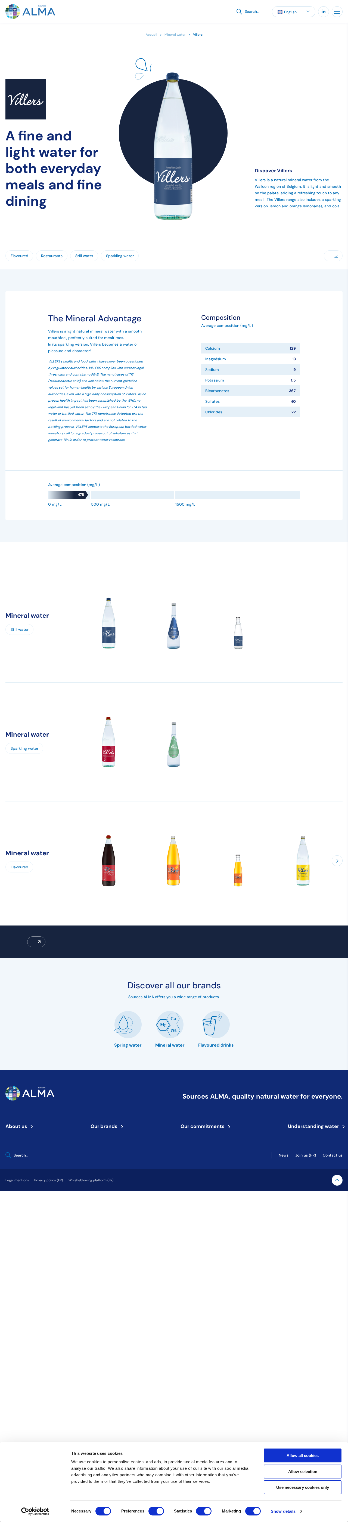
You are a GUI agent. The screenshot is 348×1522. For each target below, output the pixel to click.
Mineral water (175, 34)
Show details (283, 1511)
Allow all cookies (303, 1455)
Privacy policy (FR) (48, 1180)
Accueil (151, 34)
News (283, 1155)
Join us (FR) (305, 1155)
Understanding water (315, 1126)
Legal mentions (17, 1180)
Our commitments (204, 1126)
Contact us (333, 1155)
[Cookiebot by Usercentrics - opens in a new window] (35, 1511)
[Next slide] (337, 860)
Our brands (106, 1126)
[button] (293, 12)
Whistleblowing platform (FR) (91, 1180)
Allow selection (302, 1471)
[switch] (156, 1511)
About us (18, 1126)
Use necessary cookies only (302, 1487)
